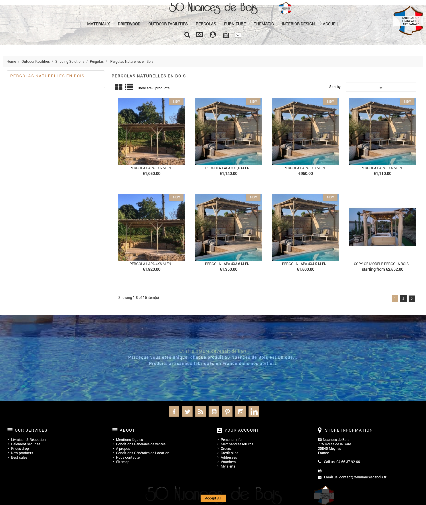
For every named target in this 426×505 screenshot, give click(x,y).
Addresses (229, 457)
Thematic (264, 23)
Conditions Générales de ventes (141, 444)
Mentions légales (129, 439)
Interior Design (298, 23)
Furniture (235, 23)
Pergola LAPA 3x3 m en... (306, 168)
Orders (226, 448)
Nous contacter (128, 457)
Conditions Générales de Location (142, 452)
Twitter (187, 411)
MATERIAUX (98, 23)
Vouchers (228, 461)
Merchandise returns (237, 444)
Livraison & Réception (28, 439)
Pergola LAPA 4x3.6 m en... (228, 263)
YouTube (214, 411)
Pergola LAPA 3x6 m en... (152, 168)
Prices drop (20, 448)
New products (22, 452)
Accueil (331, 23)
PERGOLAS (206, 23)
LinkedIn (254, 411)
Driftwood (129, 23)
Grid (119, 87)
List (129, 89)
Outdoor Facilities (168, 23)
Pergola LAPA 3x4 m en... (383, 168)
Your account (242, 430)
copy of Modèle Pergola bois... (382, 263)
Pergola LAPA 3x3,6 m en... (228, 168)
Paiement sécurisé (25, 444)
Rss (200, 411)
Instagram (240, 411)
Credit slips (229, 452)
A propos (123, 448)
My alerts (228, 466)
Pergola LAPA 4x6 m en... (152, 263)
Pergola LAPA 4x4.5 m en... (305, 263)
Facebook (174, 411)
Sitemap (122, 461)
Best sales (19, 457)
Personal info (231, 439)
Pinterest (227, 411)
